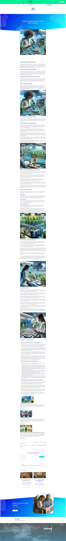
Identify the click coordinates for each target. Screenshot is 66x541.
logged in (19, 520)
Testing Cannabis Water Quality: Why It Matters (26, 403)
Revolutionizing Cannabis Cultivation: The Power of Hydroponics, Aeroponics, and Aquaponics (32, 432)
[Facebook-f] (48, 4)
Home (21, 445)
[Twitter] (51, 4)
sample (21, 201)
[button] (14, 13)
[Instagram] (47, 4)
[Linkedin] (50, 4)
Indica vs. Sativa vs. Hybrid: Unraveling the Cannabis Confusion (39, 480)
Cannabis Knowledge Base (26, 445)
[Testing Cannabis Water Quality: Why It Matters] (28, 399)
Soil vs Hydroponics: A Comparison (24, 417)
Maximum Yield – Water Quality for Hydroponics (27, 340)
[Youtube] (49, 4)
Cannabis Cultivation (32, 445)
